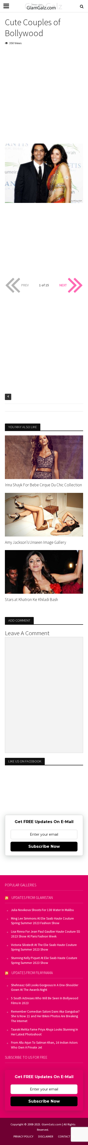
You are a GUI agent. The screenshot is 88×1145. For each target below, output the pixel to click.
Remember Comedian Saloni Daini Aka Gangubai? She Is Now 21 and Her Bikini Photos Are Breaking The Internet (45, 1016)
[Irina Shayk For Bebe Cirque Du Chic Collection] (44, 456)
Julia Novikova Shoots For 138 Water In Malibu (42, 910)
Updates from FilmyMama (32, 972)
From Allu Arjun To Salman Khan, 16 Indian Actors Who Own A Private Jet (44, 1045)
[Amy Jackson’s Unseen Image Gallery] (44, 514)
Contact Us (66, 1136)
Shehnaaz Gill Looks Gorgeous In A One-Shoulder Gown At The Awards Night (44, 987)
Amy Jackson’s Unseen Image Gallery (35, 542)
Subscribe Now (44, 846)
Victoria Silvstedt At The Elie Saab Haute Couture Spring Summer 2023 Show (44, 947)
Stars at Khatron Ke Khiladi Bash (31, 599)
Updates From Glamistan (32, 897)
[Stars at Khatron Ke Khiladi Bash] (44, 571)
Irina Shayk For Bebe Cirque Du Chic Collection (43, 485)
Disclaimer (45, 1136)
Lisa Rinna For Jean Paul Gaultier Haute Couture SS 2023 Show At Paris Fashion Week (45, 933)
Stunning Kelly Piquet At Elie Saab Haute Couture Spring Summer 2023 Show (44, 960)
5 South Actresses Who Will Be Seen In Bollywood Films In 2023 (44, 1000)
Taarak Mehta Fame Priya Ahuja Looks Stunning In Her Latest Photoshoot (44, 1031)
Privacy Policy (23, 1136)
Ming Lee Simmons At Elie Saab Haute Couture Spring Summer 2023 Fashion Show (42, 920)
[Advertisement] (44, 95)
